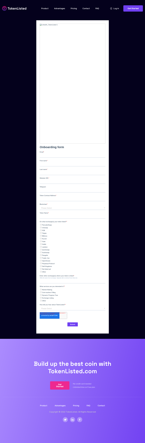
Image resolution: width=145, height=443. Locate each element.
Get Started (133, 8)
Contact (86, 8)
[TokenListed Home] (14, 8)
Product (45, 8)
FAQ (97, 8)
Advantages (59, 8)
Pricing (74, 8)
